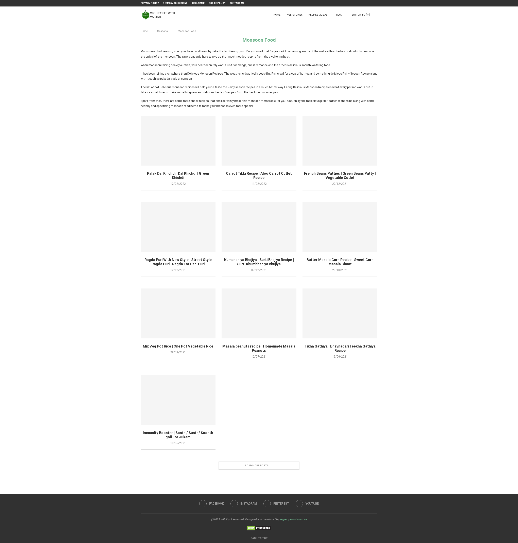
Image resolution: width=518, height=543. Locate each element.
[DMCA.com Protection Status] (259, 527)
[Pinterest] (372, 3)
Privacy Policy (150, 3)
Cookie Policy (217, 3)
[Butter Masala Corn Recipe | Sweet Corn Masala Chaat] (340, 227)
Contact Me (236, 3)
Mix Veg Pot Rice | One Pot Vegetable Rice (178, 346)
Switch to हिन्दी (361, 14)
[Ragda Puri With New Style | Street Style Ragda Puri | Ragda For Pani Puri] (178, 227)
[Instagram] (367, 3)
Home (277, 14)
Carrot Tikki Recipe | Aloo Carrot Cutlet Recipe (259, 175)
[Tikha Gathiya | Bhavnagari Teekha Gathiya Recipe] (340, 313)
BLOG (339, 14)
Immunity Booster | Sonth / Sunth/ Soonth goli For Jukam (178, 435)
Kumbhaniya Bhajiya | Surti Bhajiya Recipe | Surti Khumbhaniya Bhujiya (259, 262)
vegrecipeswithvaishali (293, 519)
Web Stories (295, 14)
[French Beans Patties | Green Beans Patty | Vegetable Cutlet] (340, 141)
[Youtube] (376, 3)
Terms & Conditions (175, 3)
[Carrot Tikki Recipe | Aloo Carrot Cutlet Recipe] (259, 141)
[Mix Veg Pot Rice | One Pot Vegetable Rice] (178, 313)
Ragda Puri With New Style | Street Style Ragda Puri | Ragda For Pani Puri (178, 262)
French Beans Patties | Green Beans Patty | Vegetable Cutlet (340, 175)
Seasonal (162, 31)
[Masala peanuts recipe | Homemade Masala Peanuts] (259, 313)
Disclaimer (198, 3)
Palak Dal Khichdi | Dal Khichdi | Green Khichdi (178, 175)
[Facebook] (362, 3)
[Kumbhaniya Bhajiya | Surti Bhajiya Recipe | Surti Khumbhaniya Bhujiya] (259, 227)
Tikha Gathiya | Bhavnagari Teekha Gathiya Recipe (340, 348)
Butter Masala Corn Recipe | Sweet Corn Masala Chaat (340, 262)
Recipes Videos (318, 14)
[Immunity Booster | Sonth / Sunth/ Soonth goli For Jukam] (178, 400)
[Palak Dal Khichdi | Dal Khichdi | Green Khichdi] (178, 141)
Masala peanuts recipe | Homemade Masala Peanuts (258, 348)
